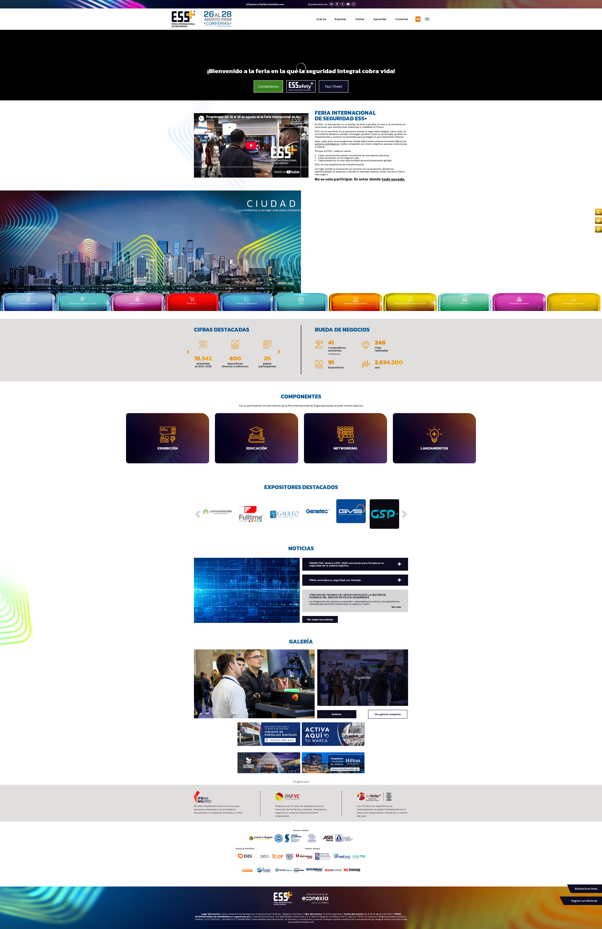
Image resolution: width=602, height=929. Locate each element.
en (418, 19)
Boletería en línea (586, 889)
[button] (188, 351)
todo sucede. (393, 179)
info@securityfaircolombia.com (265, 4)
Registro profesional (584, 901)
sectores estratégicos (327, 144)
